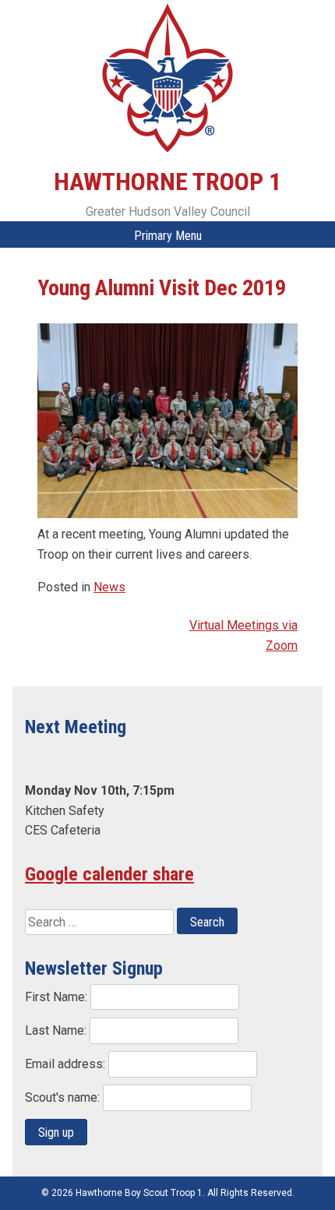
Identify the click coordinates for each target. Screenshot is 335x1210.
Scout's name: (64, 1097)
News (109, 587)
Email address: (66, 1064)
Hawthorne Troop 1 (167, 181)
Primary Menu (168, 235)
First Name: (57, 997)
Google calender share (109, 874)
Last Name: (57, 1030)
